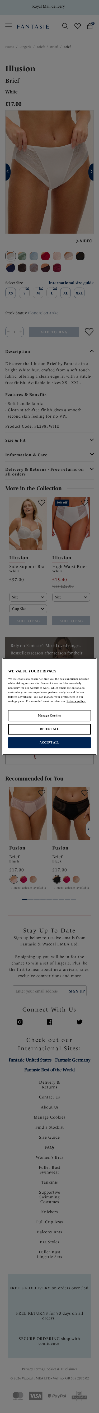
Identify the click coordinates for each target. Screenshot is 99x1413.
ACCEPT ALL (49, 742)
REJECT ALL (49, 729)
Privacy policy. (76, 701)
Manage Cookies (49, 715)
